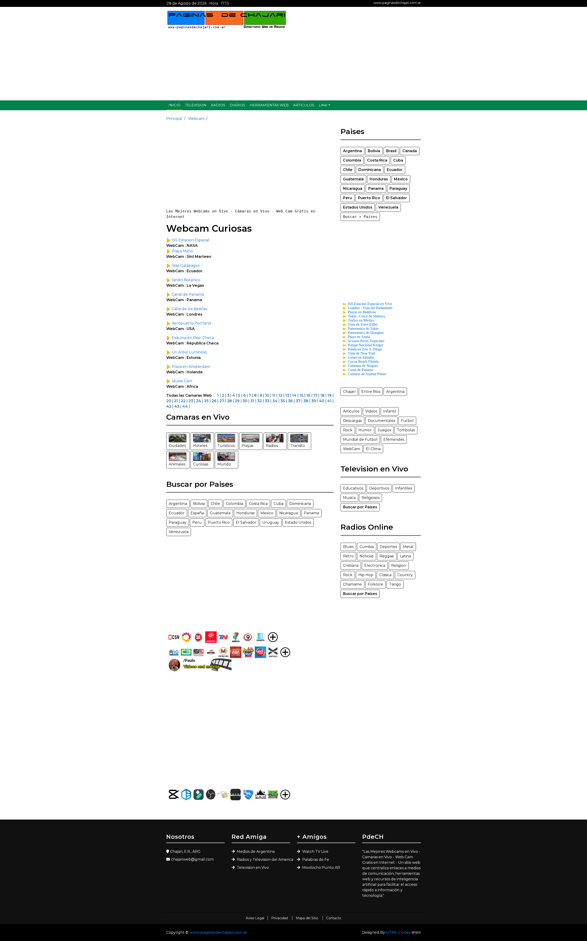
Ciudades (177, 445)
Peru (197, 522)
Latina (405, 556)
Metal (408, 547)
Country (405, 575)
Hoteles (200, 445)
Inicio (174, 105)
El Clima (373, 449)
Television (195, 105)
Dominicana (300, 503)
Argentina (178, 503)
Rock (347, 430)
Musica (349, 497)
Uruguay (270, 522)
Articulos (303, 105)
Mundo (224, 464)
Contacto (333, 918)
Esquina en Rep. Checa (192, 338)
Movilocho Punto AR (320, 867)
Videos (371, 411)
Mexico (266, 513)
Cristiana (350, 565)
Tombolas (406, 430)
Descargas (352, 420)
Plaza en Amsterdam (190, 366)
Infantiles (403, 488)
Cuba (278, 503)
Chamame (352, 584)
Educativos (353, 488)
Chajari (349, 391)
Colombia (234, 503)
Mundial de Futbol (360, 439)
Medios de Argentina (255, 851)
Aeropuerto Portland (191, 323)
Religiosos (370, 497)
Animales (177, 464)
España (197, 513)
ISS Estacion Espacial (190, 240)
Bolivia (199, 503)
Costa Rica (258, 503)
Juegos (384, 430)
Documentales (381, 420)
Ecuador (177, 513)
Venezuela (178, 532)
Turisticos (226, 445)
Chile (215, 503)
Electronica (374, 565)
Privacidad (280, 918)
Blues (348, 547)
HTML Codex (398, 932)
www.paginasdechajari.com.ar (397, 3)
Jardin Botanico (185, 280)
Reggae (386, 556)
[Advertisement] (293, 65)
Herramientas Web (269, 105)
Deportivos (379, 488)
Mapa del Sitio (307, 918)
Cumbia (367, 547)
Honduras (245, 513)
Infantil (389, 411)
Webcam (196, 118)
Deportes (388, 547)
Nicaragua (288, 513)
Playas (247, 445)
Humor (365, 430)
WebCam (351, 449)
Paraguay (177, 522)
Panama (311, 513)
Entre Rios (370, 391)
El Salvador (246, 522)
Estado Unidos (298, 522)
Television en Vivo (252, 867)
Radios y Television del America (263, 859)
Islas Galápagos (185, 265)
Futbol (407, 420)
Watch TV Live (314, 851)
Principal (174, 118)
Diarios (237, 105)
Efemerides (393, 439)
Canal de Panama (187, 294)
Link (323, 105)
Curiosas (200, 464)
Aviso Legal (255, 918)
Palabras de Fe (315, 859)
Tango (395, 584)
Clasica (385, 575)
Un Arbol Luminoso (189, 352)
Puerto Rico (219, 522)
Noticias (367, 556)
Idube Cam (181, 381)
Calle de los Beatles (189, 309)
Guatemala (220, 513)
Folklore (375, 584)
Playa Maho (182, 251)
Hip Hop (365, 575)
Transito (297, 445)
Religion (398, 565)
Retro (348, 556)
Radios (218, 105)
